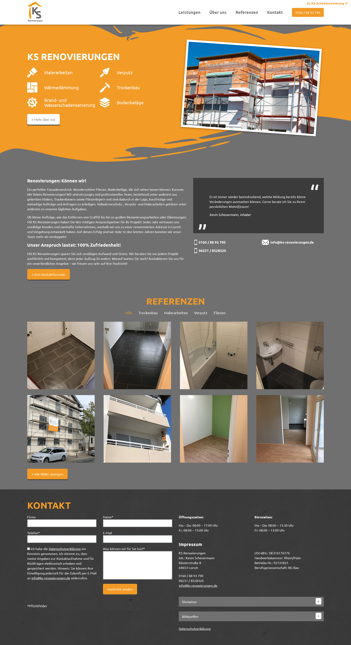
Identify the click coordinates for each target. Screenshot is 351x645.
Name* (108, 517)
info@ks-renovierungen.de (292, 242)
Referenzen (247, 12)
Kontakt (275, 12)
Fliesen (219, 313)
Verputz (200, 313)
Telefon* (33, 533)
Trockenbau (148, 313)
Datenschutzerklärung (65, 549)
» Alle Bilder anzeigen (47, 474)
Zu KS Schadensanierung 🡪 (327, 3)
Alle (129, 313)
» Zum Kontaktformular (48, 274)
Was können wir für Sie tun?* (124, 549)
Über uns (218, 12)
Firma (31, 517)
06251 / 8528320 (212, 250)
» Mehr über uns (43, 119)
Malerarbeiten (176, 313)
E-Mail (107, 533)
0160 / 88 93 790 (308, 12)
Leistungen (189, 12)
